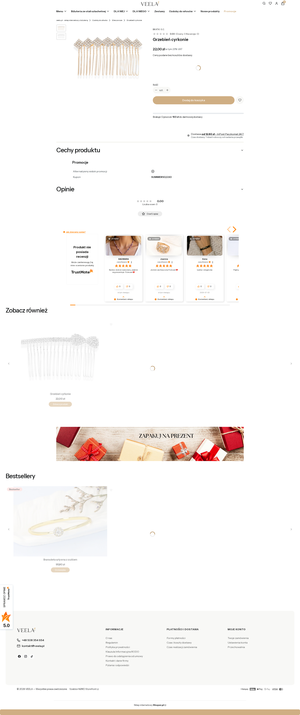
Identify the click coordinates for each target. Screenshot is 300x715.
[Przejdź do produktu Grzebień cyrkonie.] (60, 355)
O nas (109, 638)
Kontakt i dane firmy (117, 660)
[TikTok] (31, 656)
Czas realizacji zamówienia (182, 647)
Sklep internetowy (149, 705)
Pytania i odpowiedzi (117, 665)
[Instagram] (25, 656)
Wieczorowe (117, 20)
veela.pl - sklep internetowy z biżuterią (72, 20)
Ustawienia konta (238, 642)
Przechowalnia (236, 647)
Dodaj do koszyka (193, 100)
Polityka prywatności (118, 647)
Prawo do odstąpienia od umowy (124, 656)
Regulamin (112, 642)
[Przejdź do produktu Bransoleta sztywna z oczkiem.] (60, 521)
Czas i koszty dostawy (179, 642)
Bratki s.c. (159, 29)
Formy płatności (176, 638)
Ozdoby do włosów (100, 20)
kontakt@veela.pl (150, 712)
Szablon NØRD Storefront (83, 689)
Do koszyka (60, 570)
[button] (229, 229)
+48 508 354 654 (180, 712)
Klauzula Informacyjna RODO (122, 651)
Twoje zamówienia (238, 638)
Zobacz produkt (60, 404)
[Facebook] (19, 656)
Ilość (155, 84)
